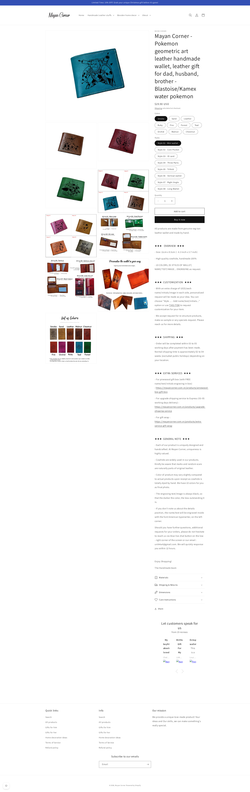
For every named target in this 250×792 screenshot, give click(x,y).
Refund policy (51, 747)
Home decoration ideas (56, 737)
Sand (174, 118)
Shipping (158, 108)
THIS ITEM (174, 305)
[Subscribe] (148, 764)
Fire (172, 125)
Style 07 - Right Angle (168, 182)
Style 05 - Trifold (166, 169)
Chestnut (190, 131)
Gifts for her (51, 732)
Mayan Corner (120, 785)
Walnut (175, 131)
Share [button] (160, 608)
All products (51, 722)
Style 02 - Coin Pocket (168, 149)
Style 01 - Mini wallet (168, 143)
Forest (184, 125)
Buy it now (179, 219)
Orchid (161, 131)
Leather (188, 118)
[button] (100, 15)
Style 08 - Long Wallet (168, 188)
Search (48, 717)
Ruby (160, 125)
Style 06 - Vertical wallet (170, 175)
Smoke (161, 118)
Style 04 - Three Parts (168, 162)
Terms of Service (53, 742)
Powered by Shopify (133, 785)
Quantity (158, 195)
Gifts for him (51, 727)
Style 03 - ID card (166, 156)
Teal (197, 125)
